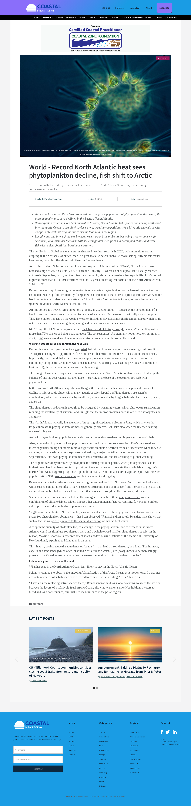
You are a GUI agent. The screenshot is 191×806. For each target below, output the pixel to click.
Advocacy (103, 772)
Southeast (134, 746)
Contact (72, 755)
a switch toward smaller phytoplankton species (120, 531)
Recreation (103, 764)
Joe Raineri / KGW (39, 680)
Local (101, 781)
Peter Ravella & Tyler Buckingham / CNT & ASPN (122, 676)
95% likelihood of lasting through (103, 329)
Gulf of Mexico (135, 759)
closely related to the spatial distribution (76, 521)
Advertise (135, 7)
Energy (102, 755)
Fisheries (102, 786)
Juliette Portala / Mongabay (49, 199)
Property (102, 777)
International (162, 58)
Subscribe (164, 7)
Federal (102, 768)
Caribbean (134, 741)
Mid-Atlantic (135, 768)
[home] (44, 7)
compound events (129, 497)
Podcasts (119, 7)
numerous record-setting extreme (126, 256)
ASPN (71, 737)
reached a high (38, 270)
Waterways (103, 741)
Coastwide (155, 631)
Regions (105, 7)
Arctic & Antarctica (137, 737)
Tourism (102, 759)
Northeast (134, 764)
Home (71, 732)
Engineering (104, 750)
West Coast (134, 772)
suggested (81, 349)
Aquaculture (104, 737)
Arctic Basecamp (65, 476)
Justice (102, 732)
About (149, 7)
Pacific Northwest (83, 631)
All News (72, 741)
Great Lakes (134, 732)
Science (98, 199)
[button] (16, 659)
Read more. (36, 604)
